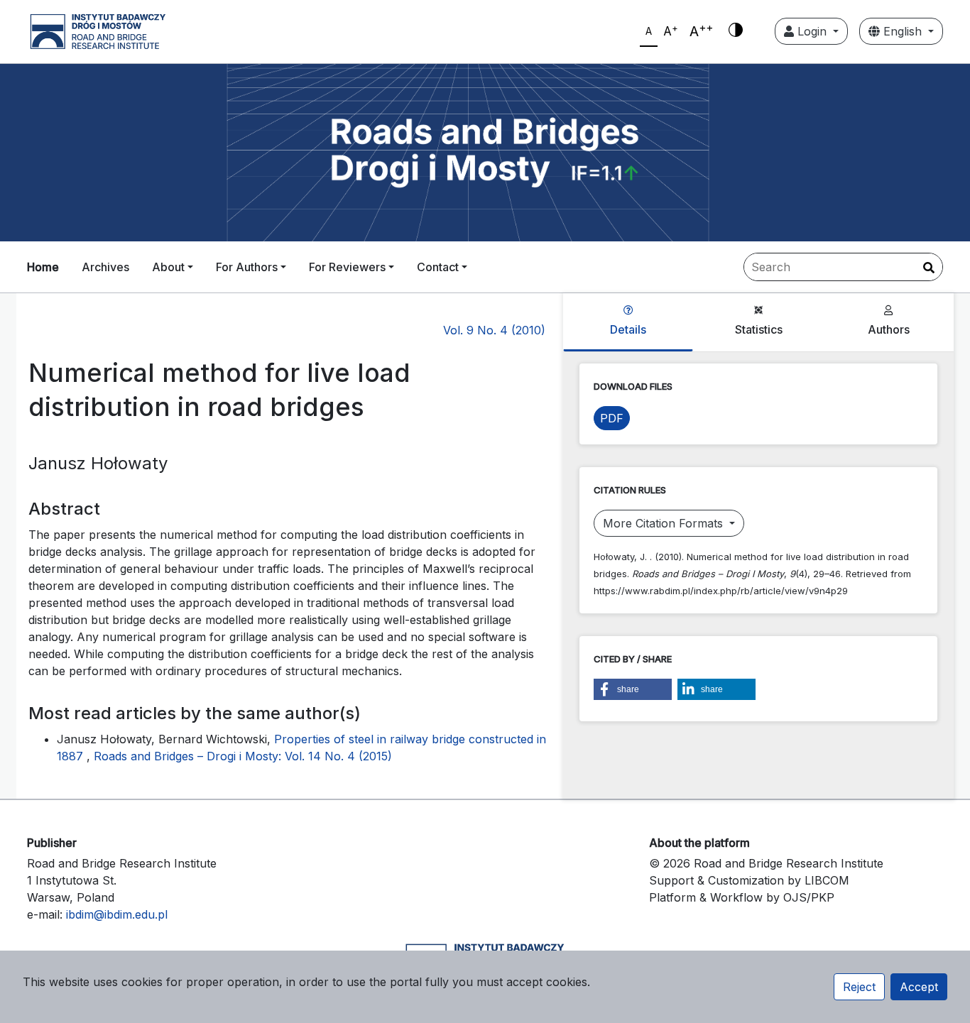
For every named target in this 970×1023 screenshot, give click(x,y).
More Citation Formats (664, 523)
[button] (633, 689)
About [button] (168, 267)
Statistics (759, 329)
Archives (105, 267)
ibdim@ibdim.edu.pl (117, 914)
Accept (919, 987)
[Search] (928, 267)
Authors (889, 329)
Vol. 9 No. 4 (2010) (494, 330)
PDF (611, 418)
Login (812, 31)
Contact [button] (438, 267)
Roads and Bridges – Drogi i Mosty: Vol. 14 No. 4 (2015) (243, 756)
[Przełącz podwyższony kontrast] (736, 31)
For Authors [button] (247, 267)
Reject (859, 987)
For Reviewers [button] (347, 267)
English (902, 31)
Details (628, 329)
